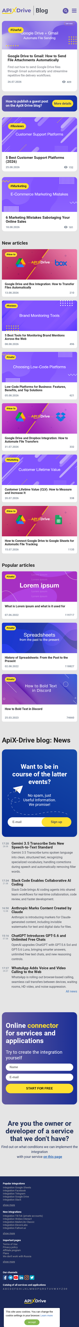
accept (32, 1322)
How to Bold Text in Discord (23, 709)
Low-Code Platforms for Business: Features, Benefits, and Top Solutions (35, 388)
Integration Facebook (14, 1190)
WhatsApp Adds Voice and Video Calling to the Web (39, 970)
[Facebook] (5, 1277)
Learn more (46, 1315)
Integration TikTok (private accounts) (23, 1215)
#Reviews (17, 126)
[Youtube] (16, 1277)
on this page (52, 1157)
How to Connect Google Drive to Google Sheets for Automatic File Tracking (39, 542)
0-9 (65, 1288)
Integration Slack (12, 1199)
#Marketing (18, 186)
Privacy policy (10, 1247)
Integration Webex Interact (17, 1218)
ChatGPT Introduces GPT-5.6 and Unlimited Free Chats (39, 937)
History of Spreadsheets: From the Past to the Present (36, 659)
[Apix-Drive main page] (18, 10)
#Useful (15, 30)
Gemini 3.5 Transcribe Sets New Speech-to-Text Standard (38, 845)
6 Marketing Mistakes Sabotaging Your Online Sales (38, 219)
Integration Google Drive (16, 1196)
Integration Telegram (14, 1193)
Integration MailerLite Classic (19, 1221)
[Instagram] (26, 1277)
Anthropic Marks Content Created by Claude (42, 910)
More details (62, 103)
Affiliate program (12, 1250)
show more (9, 1205)
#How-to (11, 254)
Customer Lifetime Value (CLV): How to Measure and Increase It (38, 491)
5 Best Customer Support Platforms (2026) (35, 159)
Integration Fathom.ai (14, 1228)
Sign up (56, 822)
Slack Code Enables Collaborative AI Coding (41, 882)
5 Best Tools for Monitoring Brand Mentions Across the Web (35, 337)
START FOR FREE (39, 1088)
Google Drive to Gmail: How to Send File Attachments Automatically (37, 58)
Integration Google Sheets (17, 1187)
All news (71, 991)
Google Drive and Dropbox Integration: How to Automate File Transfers (36, 440)
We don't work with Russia (17, 1256)
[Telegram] (10, 1277)
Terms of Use (10, 1244)
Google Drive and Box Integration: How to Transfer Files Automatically (39, 285)
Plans (6, 1253)
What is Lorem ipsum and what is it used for (35, 606)
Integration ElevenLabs (15, 1225)
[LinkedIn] (21, 1277)
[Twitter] (32, 1277)
